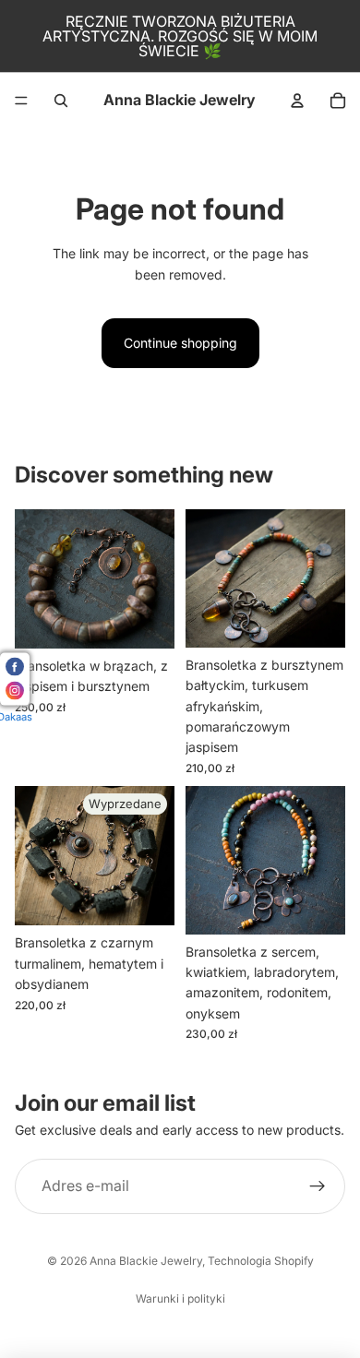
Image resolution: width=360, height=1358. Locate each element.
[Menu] (21, 100)
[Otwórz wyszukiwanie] (61, 100)
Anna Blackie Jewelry (146, 1261)
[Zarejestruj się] (317, 1186)
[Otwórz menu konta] (297, 100)
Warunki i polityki (180, 1298)
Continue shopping (180, 343)
